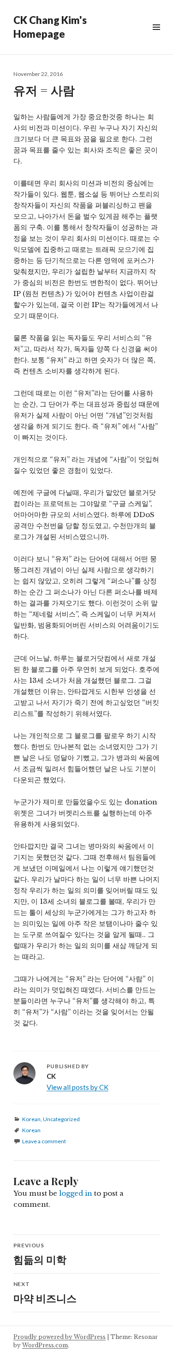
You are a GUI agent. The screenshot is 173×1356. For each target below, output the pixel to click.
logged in (75, 1193)
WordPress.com (45, 1345)
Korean (31, 1119)
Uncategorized (61, 1119)
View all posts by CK (77, 1087)
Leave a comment (44, 1141)
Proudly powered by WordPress (59, 1336)
